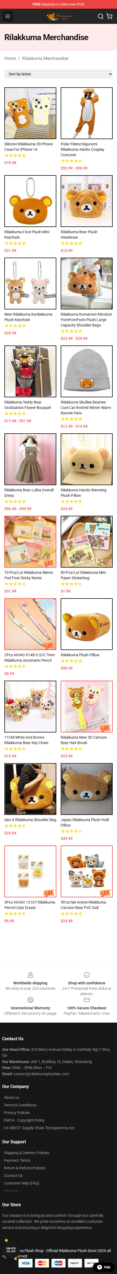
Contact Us (13, 1175)
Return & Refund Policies (24, 1168)
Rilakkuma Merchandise (45, 58)
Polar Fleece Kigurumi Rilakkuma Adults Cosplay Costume (82, 149)
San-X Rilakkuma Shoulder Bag (30, 820)
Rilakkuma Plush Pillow (80, 655)
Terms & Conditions (20, 1105)
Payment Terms (17, 1160)
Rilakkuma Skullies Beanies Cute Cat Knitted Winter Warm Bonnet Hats (86, 407)
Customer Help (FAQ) (21, 1183)
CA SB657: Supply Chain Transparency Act (39, 1128)
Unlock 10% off (11, 1250)
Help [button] (107, 1267)
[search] (100, 16)
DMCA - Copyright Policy (24, 1120)
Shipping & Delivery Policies (26, 1153)
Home (10, 58)
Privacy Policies (17, 1112)
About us (11, 1097)
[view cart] (109, 16)
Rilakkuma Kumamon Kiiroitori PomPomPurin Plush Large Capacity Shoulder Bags (86, 319)
